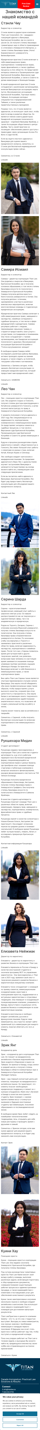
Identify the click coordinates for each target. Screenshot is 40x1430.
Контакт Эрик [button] (7, 1143)
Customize (20, 1419)
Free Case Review (26, 4)
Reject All (20, 1425)
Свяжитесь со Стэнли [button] (10, 156)
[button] (37, 4)
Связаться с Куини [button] (9, 1355)
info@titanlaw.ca (10, 1389)
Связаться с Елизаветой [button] (11, 1036)
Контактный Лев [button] (8, 493)
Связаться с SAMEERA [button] (10, 380)
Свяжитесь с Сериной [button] (10, 732)
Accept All (20, 1414)
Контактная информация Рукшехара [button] (16, 843)
